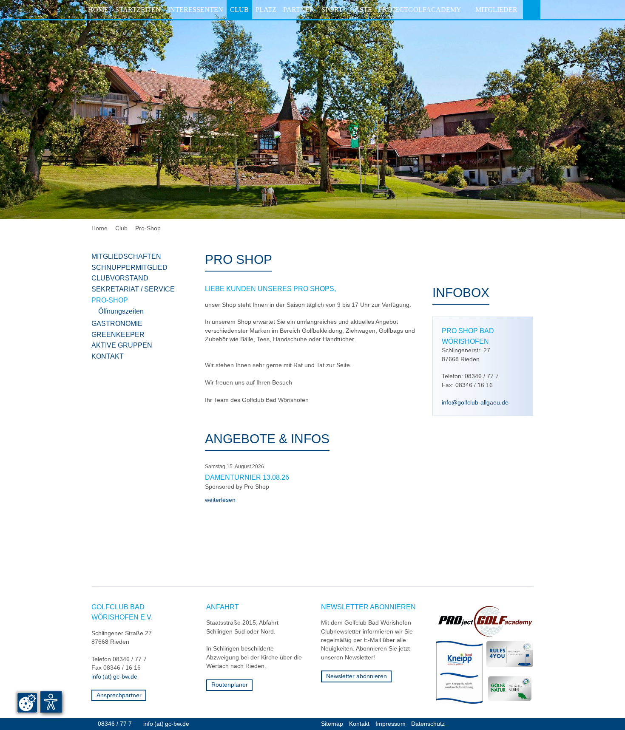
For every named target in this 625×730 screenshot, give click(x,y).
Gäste (360, 10)
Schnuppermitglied (129, 267)
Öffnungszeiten (121, 311)
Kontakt (107, 356)
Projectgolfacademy (420, 10)
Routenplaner (229, 685)
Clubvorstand (119, 278)
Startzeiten (138, 10)
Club (239, 10)
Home (98, 10)
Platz (266, 10)
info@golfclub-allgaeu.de (475, 402)
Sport (332, 10)
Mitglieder (496, 10)
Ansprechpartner (119, 695)
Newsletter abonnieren (356, 676)
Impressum (390, 724)
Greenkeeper (118, 334)
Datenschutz (428, 724)
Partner (298, 10)
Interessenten (195, 10)
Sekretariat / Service (133, 289)
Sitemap (332, 724)
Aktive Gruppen (121, 345)
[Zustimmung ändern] (27, 703)
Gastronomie (116, 323)
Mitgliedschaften (126, 256)
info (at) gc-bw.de (114, 676)
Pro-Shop (148, 228)
